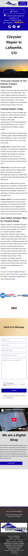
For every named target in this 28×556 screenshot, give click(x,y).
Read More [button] (11, 463)
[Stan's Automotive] (11, 3)
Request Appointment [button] (23, 3)
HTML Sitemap (14, 553)
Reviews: (8, 22)
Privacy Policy (14, 551)
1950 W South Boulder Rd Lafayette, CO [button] (15, 17)
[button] (9, 26)
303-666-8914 (14, 274)
